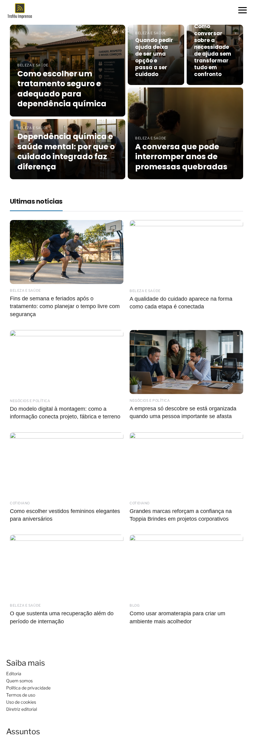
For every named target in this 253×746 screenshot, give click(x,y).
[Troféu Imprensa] (22, 10)
